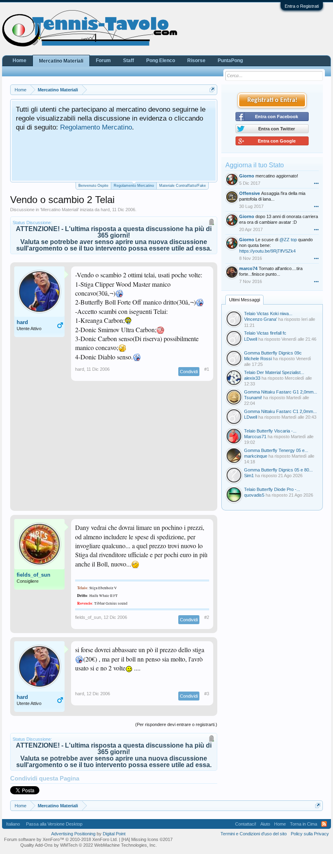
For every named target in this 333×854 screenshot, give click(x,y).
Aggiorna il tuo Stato (254, 165)
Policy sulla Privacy (310, 833)
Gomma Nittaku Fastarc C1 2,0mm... (280, 411)
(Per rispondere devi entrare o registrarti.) (176, 724)
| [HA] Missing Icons (146, 839)
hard (105, 209)
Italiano (13, 824)
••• (316, 183)
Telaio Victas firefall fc (265, 333)
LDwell (250, 339)
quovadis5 (254, 495)
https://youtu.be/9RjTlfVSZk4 (267, 251)
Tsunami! (253, 397)
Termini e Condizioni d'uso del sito (254, 833)
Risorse (196, 60)
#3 (206, 693)
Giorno (246, 175)
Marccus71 (255, 436)
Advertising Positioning (73, 833)
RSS (324, 824)
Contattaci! (245, 824)
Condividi (189, 371)
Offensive (249, 193)
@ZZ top (288, 239)
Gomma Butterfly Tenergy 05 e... (276, 450)
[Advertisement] (113, 450)
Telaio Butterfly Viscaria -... (270, 430)
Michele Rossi (258, 358)
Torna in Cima (303, 824)
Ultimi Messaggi (244, 299)
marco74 (248, 268)
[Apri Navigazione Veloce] (212, 89)
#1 (206, 369)
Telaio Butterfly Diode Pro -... (272, 489)
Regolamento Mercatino (96, 127)
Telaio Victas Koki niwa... (268, 313)
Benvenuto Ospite (93, 186)
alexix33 (252, 378)
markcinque (255, 456)
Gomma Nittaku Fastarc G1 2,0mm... (280, 391)
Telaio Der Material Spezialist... (274, 372)
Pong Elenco (160, 60)
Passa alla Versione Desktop (54, 824)
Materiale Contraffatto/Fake (182, 186)
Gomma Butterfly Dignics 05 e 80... (278, 469)
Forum (103, 60)
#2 (206, 617)
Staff (128, 60)
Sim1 (249, 475)
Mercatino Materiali (59, 209)
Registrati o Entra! (272, 100)
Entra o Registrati (302, 6)
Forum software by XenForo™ (61, 839)
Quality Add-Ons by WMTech (88, 845)
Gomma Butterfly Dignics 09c (273, 352)
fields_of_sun (33, 575)
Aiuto (265, 824)
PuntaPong (230, 60)
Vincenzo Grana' (260, 319)
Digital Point (114, 833)
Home (19, 60)
